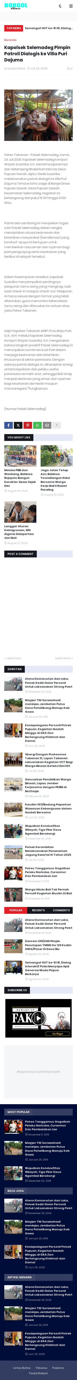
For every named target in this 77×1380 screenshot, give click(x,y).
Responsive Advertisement (38, 1071)
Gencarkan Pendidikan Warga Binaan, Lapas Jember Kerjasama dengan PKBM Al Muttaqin (48, 785)
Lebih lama (63, 658)
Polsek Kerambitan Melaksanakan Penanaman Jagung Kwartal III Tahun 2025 (48, 851)
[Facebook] (8, 425)
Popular (15, 910)
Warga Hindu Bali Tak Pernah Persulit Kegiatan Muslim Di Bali (48, 891)
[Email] (47, 425)
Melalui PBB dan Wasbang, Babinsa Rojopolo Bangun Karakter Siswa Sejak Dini (20, 478)
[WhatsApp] (37, 425)
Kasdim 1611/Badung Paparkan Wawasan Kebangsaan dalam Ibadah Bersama (48, 808)
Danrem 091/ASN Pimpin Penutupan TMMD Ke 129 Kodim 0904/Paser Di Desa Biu (48, 945)
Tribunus (41, 1368)
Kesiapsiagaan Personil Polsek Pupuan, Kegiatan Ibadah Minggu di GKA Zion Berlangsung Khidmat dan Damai (48, 733)
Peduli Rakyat (38, 1373)
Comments (61, 910)
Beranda (10, 40)
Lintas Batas (22, 1368)
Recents (38, 910)
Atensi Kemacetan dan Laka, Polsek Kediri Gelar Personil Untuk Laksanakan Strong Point (48, 683)
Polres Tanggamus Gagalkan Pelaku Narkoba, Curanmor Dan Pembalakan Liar (47, 872)
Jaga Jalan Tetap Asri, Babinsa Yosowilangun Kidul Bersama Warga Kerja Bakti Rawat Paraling (55, 480)
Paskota (58, 1368)
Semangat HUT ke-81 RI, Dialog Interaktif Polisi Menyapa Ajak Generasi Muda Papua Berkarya (48, 28)
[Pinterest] (28, 425)
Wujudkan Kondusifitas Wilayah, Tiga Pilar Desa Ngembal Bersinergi (43, 830)
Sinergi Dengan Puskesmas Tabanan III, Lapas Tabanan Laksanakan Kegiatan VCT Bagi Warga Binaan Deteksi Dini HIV (49, 760)
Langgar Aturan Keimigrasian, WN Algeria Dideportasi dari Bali (19, 532)
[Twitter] (18, 425)
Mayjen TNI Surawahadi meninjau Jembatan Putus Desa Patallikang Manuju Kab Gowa (47, 706)
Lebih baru (13, 658)
